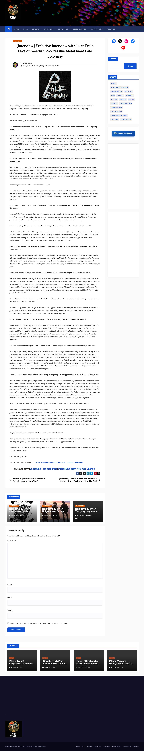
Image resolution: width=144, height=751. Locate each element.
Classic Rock (128, 91)
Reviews (35, 29)
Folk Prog (120, 95)
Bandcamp (35, 468)
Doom (113, 95)
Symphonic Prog (126, 119)
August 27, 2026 (17, 667)
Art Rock (113, 83)
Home (16, 29)
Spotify (72, 468)
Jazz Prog (114, 99)
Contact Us (63, 29)
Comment (11, 541)
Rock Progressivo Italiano (119, 115)
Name (10, 584)
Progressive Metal (126, 103)
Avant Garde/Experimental (119, 87)
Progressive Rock (116, 107)
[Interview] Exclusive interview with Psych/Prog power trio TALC (29, 479)
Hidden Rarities (79, 29)
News (25, 29)
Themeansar (42, 746)
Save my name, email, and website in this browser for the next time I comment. (39, 623)
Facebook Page (49, 468)
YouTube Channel (86, 468)
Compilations (96, 29)
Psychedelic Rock (116, 111)
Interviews (48, 29)
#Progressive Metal (52, 66)
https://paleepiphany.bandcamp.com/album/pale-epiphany (59, 462)
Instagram (63, 468)
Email (10, 597)
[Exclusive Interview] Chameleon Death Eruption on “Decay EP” (21, 511)
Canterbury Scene (116, 91)
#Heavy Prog (39, 66)
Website (10, 610)
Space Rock (114, 119)
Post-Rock (114, 103)
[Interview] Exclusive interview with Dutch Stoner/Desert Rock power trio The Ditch (78, 479)
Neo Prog (131, 99)
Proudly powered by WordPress (15, 746)
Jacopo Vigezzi (27, 63)
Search (112, 59)
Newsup (33, 746)
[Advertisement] (123, 176)
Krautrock (122, 99)
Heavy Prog (129, 95)
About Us (111, 29)
